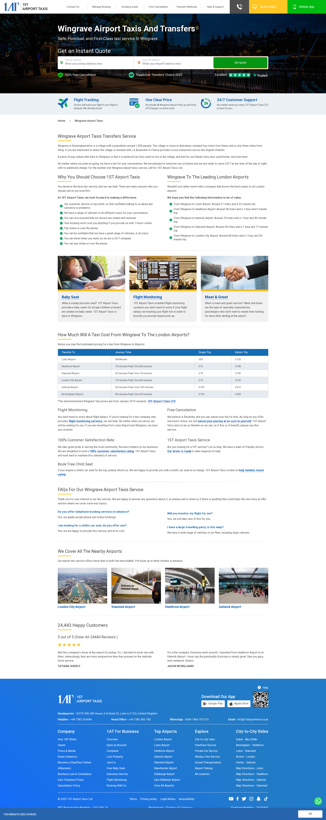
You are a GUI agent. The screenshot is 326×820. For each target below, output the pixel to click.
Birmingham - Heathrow (250, 745)
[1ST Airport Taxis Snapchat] (260, 799)
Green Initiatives (67, 756)
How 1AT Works (67, 739)
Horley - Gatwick (246, 762)
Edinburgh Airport (164, 774)
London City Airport (71, 607)
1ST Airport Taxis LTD (162, 401)
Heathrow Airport (177, 607)
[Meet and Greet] (234, 272)
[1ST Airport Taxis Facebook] (239, 799)
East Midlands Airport (167, 779)
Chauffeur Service (205, 745)
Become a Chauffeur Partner (74, 762)
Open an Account (116, 745)
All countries (202, 774)
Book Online (268, 6)
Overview (112, 739)
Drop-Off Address (151, 60)
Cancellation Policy (69, 785)
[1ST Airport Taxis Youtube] (232, 799)
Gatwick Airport (230, 607)
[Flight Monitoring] (163, 272)
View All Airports (164, 785)
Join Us (111, 762)
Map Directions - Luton (249, 768)
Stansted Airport (123, 607)
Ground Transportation (208, 762)
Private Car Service (206, 751)
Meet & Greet (216, 297)
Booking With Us (116, 785)
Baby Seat (70, 297)
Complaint (113, 751)
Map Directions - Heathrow (252, 774)
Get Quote (240, 62)
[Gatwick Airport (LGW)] (243, 585)
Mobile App (306, 6)
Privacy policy (148, 799)
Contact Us (73, 6)
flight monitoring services (85, 421)
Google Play (215, 703)
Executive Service (117, 774)
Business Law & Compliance (75, 774)
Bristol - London (245, 756)
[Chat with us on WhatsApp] (318, 801)
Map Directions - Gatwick (251, 779)
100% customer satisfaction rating (111, 451)
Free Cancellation (158, 6)
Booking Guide (130, 6)
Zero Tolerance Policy (71, 779)
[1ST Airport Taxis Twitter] (245, 799)
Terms (133, 799)
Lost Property (115, 756)
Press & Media (67, 751)
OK (310, 813)
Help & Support (215, 6)
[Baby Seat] (91, 272)
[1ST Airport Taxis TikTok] (266, 799)
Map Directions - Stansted (251, 785)
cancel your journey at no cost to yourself (224, 421)
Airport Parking (204, 768)
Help (265, 687)
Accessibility (186, 799)
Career (62, 745)
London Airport (163, 739)
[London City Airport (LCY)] (82, 585)
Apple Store (241, 703)
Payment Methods (187, 6)
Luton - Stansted (246, 751)
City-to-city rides (205, 739)
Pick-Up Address (73, 60)
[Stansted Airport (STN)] (136, 585)
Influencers (64, 768)
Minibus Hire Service (207, 756)
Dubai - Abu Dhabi (246, 739)
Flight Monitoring (147, 297)
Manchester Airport (165, 768)
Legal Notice (167, 799)
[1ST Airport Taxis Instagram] (252, 799)
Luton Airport (161, 745)
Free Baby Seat (116, 768)
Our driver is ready (179, 451)
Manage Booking (101, 6)
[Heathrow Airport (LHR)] (189, 585)
